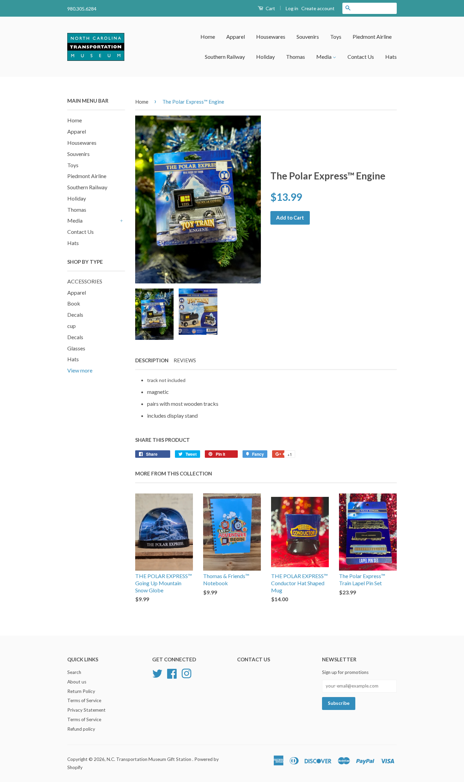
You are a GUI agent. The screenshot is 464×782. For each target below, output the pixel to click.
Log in (292, 8)
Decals (75, 314)
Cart (270, 8)
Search (74, 672)
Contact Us (360, 56)
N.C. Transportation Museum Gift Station (149, 759)
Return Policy (81, 691)
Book (73, 303)
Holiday (265, 56)
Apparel (235, 36)
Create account (318, 8)
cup (71, 326)
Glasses (76, 348)
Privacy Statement (86, 710)
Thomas (295, 56)
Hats (391, 56)
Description (151, 360)
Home (207, 36)
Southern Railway (225, 56)
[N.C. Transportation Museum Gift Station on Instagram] (186, 672)
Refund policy (81, 729)
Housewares (270, 36)
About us (76, 681)
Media (324, 56)
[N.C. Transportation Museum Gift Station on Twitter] (157, 672)
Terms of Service (84, 700)
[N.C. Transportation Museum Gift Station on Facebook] (172, 672)
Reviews (185, 360)
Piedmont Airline (372, 36)
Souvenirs (308, 36)
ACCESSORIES (84, 281)
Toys (335, 36)
